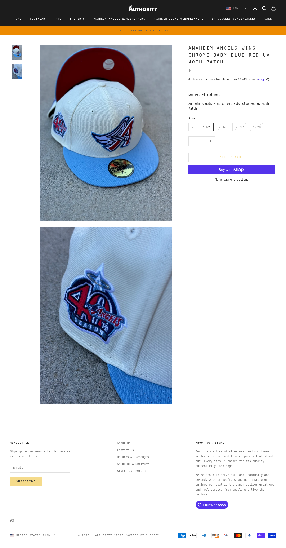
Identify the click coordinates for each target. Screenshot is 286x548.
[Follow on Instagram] (12, 521)
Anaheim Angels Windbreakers (119, 18)
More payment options (232, 179)
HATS (58, 18)
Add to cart (232, 157)
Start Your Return (131, 470)
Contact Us (125, 450)
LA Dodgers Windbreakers (234, 18)
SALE (268, 18)
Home (18, 18)
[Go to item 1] (17, 52)
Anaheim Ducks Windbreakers (179, 18)
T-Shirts (77, 18)
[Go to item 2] (17, 71)
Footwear (37, 18)
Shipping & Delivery (133, 463)
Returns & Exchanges (133, 457)
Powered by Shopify (142, 535)
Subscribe (26, 481)
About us (123, 443)
